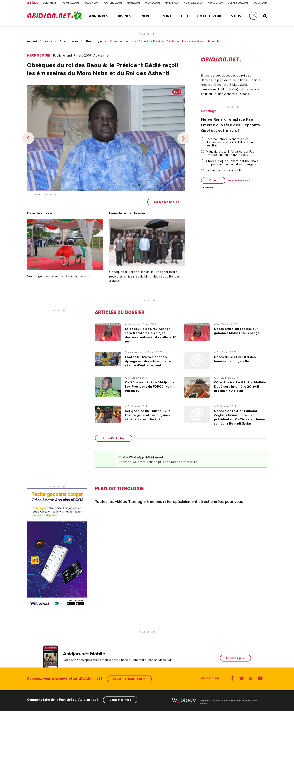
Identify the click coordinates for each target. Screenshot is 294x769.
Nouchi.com (260, 3)
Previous (28, 138)
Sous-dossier (69, 41)
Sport (165, 16)
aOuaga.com (91, 3)
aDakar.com (172, 3)
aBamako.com (71, 3)
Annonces (99, 16)
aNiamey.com (152, 3)
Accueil (32, 41)
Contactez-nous (120, 699)
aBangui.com (216, 3)
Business (125, 16)
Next (183, 138)
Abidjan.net (50, 3)
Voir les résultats (239, 181)
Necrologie (94, 41)
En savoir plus (235, 658)
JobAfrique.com (238, 3)
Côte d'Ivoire (210, 16)
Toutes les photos (166, 202)
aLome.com (133, 3)
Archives (208, 188)
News (147, 16)
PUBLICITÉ (146, 34)
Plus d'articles (114, 438)
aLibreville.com (193, 3)
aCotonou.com (113, 3)
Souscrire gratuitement (129, 678)
